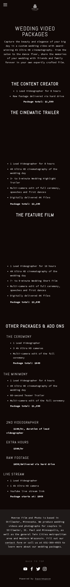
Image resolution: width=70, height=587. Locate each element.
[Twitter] (38, 569)
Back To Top (35, 561)
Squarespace (43, 578)
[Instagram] (45, 569)
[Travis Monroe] (25, 569)
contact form (13, 542)
